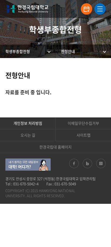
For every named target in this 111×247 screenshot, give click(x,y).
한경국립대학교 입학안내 (26, 9)
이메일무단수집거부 (83, 123)
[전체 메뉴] (100, 9)
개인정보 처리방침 (27, 123)
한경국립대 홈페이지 (55, 147)
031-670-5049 (65, 183)
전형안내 (68, 51)
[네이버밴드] (87, 163)
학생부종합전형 (17, 51)
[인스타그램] (101, 163)
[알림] (86, 9)
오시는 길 (27, 135)
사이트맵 (84, 135)
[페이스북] (74, 163)
